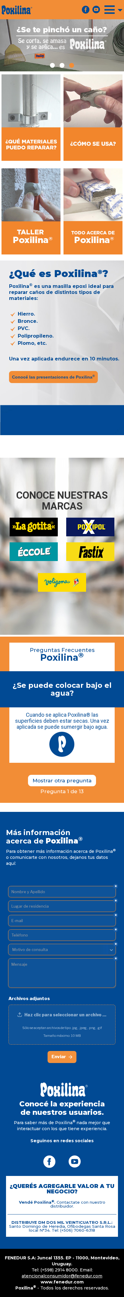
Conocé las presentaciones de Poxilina (53, 376)
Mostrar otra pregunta (62, 781)
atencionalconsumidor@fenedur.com (62, 1276)
